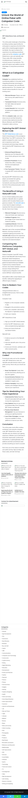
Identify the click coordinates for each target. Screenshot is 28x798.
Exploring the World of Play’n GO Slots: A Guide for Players (7, 492)
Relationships (5, 747)
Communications (6, 653)
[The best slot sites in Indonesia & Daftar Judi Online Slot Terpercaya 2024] (21, 468)
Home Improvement (7, 701)
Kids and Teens (6, 711)
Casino (8, 9)
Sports (3, 762)
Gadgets (4, 687)
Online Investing (6, 728)
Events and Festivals (7, 672)
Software (4, 759)
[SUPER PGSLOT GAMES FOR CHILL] (21, 485)
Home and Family (6, 696)
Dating (3, 662)
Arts (3, 636)
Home (4, 9)
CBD (3, 650)
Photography (5, 733)
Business (4, 643)
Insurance (4, 704)
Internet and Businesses (8, 706)
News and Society (6, 725)
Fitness (4, 682)
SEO (3, 752)
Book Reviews (5, 641)
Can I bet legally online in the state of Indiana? (7, 475)
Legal (3, 713)
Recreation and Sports (7, 742)
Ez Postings (5, 24)
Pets (3, 730)
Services (4, 754)
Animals (4, 631)
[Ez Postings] (7, 1)
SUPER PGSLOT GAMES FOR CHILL (19, 491)
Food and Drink (6, 684)
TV (3, 769)
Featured (4, 677)
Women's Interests (6, 781)
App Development (6, 633)
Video (3, 774)
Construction (5, 658)
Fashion (4, 675)
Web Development (6, 776)
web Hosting (5, 778)
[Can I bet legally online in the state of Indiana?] (7, 468)
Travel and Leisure (6, 766)
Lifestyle (4, 716)
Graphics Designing (7, 691)
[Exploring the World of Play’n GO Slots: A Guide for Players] (7, 485)
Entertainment (5, 670)
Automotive (5, 638)
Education (4, 667)
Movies (4, 720)
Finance (4, 679)
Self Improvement (6, 749)
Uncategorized (5, 771)
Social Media (5, 757)
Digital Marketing (6, 665)
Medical (4, 718)
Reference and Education (8, 745)
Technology (5, 764)
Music (3, 723)
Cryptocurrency (6, 660)
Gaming (4, 689)
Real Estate (5, 740)
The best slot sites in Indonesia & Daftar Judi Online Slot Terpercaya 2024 (20, 476)
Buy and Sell (5, 646)
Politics (4, 735)
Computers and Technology (9, 655)
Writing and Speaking (7, 783)
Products (4, 737)
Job (3, 708)
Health (3, 694)
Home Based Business (7, 699)
